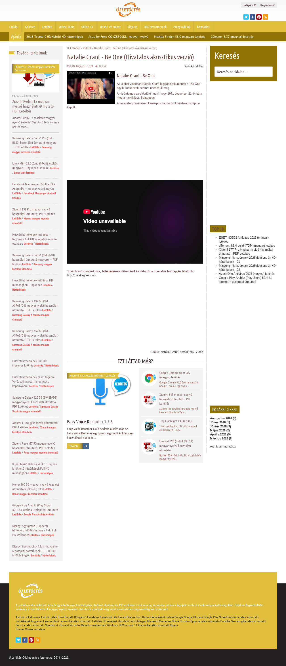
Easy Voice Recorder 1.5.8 (89, 421)
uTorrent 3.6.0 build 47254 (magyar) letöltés (247, 245)
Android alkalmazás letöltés (86, 375)
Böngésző (80, 617)
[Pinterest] (259, 17)
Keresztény (186, 352)
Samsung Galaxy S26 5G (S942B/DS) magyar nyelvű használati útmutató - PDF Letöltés (34, 402)
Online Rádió (66, 27)
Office (175, 621)
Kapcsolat (203, 27)
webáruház (99, 625)
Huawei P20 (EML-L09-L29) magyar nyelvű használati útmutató (176, 445)
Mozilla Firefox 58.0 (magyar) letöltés (179, 37)
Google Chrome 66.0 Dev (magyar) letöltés (174, 375)
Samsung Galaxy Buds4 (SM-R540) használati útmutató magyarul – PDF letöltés (35, 259)
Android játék (49, 617)
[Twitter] (246, 17)
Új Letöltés (73, 48)
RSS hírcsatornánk (155, 27)
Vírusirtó (74, 625)
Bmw (61, 617)
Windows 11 (129, 625)
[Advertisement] (243, 153)
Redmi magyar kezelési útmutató (35, 68)
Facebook (93, 617)
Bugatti (69, 617)
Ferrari (122, 617)
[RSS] (37, 640)
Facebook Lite (108, 617)
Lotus (133, 621)
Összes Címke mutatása (30, 629)
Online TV (87, 27)
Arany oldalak (181, 27)
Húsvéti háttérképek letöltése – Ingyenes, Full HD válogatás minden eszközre (34, 239)
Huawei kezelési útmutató (242, 617)
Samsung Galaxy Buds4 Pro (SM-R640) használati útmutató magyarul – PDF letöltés (34, 142)
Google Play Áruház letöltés (39, 514)
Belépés (250, 5)
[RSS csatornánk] (265, 17)
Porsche (225, 621)
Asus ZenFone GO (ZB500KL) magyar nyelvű (118, 37)
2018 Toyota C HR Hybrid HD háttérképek (54, 37)
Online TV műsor (110, 27)
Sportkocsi (51, 625)
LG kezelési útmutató (116, 621)
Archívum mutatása (223, 446)
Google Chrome (193, 617)
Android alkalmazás (28, 617)
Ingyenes (36, 621)
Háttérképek (41, 243)
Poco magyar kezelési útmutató (41, 452)
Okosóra (185, 621)
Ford (138, 617)
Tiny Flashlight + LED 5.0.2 (175, 421)
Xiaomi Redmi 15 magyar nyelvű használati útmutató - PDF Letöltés (33, 106)
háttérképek (23, 621)
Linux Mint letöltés (24, 172)
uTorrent (64, 625)
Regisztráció (267, 5)
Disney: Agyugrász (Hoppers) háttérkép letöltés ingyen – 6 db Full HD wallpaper (34, 530)
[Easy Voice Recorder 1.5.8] (100, 390)
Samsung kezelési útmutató (248, 621)
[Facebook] (252, 17)
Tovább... (74, 446)
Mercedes (165, 621)
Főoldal (13, 27)
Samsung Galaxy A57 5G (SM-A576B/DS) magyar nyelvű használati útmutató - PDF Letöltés (35, 335)
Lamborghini (51, 621)
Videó (199, 352)
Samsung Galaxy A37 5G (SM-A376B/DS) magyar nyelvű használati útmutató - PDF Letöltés (35, 305)
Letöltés (47, 27)
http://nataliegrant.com (81, 275)
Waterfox (86, 625)
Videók (87, 48)
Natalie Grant (169, 352)
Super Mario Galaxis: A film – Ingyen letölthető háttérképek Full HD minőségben (34, 468)
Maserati (152, 621)
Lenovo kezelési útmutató (75, 621)
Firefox (131, 617)
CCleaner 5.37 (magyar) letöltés (232, 37)
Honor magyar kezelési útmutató (30, 493)
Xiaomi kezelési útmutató (153, 625)
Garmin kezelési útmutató (158, 617)
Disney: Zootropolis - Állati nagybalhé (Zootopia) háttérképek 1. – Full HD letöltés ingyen (35, 551)
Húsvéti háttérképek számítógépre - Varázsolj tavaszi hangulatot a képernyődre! (34, 381)
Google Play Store (215, 617)
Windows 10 (114, 625)
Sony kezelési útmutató (30, 625)
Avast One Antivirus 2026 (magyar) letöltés (247, 273)
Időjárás (132, 27)
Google (179, 617)
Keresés (30, 27)
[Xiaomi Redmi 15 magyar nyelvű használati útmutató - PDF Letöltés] (35, 75)
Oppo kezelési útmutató (205, 621)
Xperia (174, 625)
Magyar (142, 621)
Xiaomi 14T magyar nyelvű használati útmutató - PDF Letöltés (175, 399)
